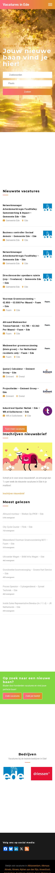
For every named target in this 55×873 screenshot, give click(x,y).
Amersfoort (44, 869)
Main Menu (50, 5)
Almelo (8, 869)
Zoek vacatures (12, 696)
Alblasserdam (34, 865)
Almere (15, 869)
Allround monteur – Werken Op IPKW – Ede (23, 514)
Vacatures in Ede (16, 4)
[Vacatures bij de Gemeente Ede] (41, 773)
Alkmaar (45, 865)
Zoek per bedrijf (32, 696)
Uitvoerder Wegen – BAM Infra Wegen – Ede (23, 556)
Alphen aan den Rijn (29, 869)
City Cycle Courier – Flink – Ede (17, 527)
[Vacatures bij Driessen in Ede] (13, 773)
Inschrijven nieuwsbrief (13, 493)
